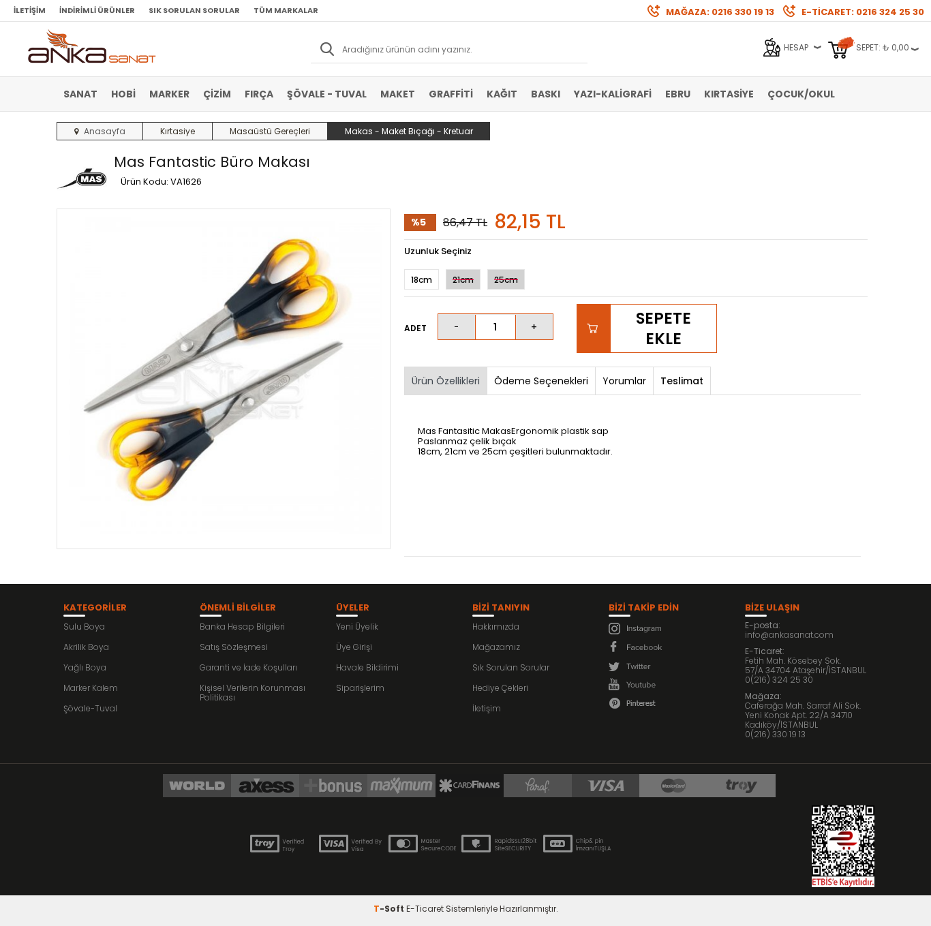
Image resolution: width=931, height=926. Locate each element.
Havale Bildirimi (367, 667)
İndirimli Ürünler (97, 10)
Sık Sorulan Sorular (194, 10)
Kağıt (502, 94)
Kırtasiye (729, 94)
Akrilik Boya (86, 647)
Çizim (217, 94)
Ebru (677, 94)
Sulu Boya (84, 626)
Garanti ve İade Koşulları (248, 667)
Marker (169, 94)
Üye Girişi (354, 647)
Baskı (545, 94)
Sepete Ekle (663, 328)
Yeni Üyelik (357, 626)
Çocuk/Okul (801, 94)
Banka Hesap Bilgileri (242, 626)
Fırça (259, 94)
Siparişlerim (360, 688)
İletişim (30, 10)
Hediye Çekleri (500, 688)
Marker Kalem (90, 688)
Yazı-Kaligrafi (613, 94)
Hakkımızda (495, 626)
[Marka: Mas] (82, 179)
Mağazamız (496, 647)
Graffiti (451, 94)
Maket (397, 94)
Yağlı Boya (84, 667)
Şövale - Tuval (327, 94)
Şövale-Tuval (90, 708)
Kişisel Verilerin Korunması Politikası (252, 692)
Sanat (80, 94)
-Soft (389, 908)
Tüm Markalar (286, 10)
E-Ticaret (425, 908)
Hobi (123, 94)
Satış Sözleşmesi (234, 647)
